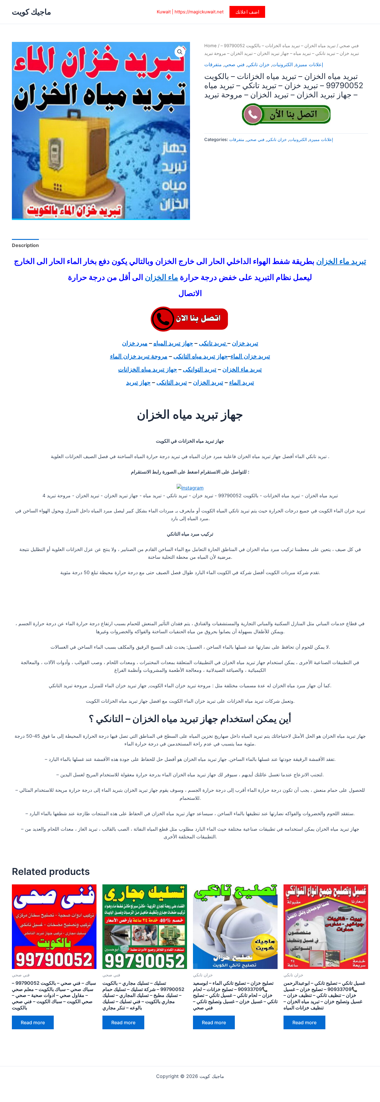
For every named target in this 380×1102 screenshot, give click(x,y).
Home (210, 45)
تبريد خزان (245, 343)
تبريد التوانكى (199, 369)
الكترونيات (282, 64)
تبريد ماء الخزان (341, 261)
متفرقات (213, 64)
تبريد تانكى (213, 343)
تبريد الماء (241, 382)
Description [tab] (25, 245)
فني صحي (349, 45)
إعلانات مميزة (309, 64)
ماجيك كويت (31, 11)
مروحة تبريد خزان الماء (138, 356)
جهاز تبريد (138, 382)
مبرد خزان (135, 343)
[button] (247, 12)
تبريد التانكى (171, 382)
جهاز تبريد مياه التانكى (200, 356)
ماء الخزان (161, 277)
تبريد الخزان (208, 382)
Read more (33, 1022)
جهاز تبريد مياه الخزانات (147, 369)
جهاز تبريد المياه (173, 343)
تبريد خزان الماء (250, 356)
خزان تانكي (258, 64)
